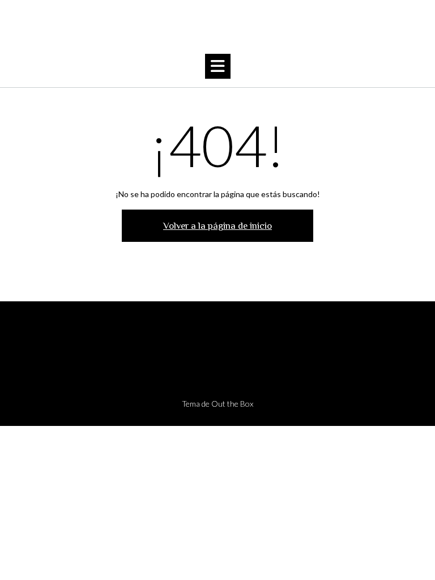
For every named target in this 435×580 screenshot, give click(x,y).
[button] (218, 66)
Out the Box (232, 403)
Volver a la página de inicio (217, 225)
